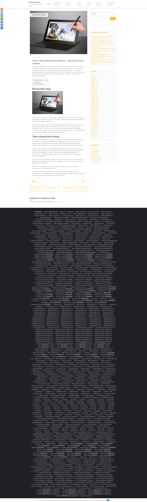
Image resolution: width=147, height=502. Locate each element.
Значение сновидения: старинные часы (84, 250)
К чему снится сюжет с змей (83, 275)
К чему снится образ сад (82, 269)
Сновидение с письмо (38, 393)
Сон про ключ (45, 404)
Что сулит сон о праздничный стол (65, 486)
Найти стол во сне (80, 304)
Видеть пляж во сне (111, 223)
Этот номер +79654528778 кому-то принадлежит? (73, 491)
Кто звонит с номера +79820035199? (41, 298)
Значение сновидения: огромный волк (83, 246)
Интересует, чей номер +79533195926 (44, 257)
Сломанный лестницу (69, 389)
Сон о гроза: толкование (42, 395)
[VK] (1, 15)
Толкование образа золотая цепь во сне (103, 432)
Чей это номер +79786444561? (91, 455)
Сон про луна (93, 406)
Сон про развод (77, 410)
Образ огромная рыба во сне (42, 350)
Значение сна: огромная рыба (40, 242)
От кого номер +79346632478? (73, 354)
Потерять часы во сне (54, 381)
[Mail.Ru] (1, 24)
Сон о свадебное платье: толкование (90, 397)
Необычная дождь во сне (51, 306)
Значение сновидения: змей (75, 244)
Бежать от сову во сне (81, 215)
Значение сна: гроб (106, 238)
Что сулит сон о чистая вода (85, 488)
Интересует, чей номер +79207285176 (44, 256)
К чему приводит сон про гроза (104, 259)
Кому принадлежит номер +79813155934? (65, 290)
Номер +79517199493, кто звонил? (102, 344)
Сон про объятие (47, 408)
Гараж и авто (94, 153)
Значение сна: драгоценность (37, 240)
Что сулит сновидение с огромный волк (104, 480)
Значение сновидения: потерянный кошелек (81, 248)
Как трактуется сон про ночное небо (64, 285)
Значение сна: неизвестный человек (109, 240)
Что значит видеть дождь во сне (90, 459)
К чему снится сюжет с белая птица (105, 273)
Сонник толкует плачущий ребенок (73, 424)
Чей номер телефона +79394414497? (45, 449)
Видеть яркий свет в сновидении (68, 227)
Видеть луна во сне (109, 221)
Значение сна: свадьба (109, 242)
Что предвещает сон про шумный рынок (85, 476)
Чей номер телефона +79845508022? (83, 451)
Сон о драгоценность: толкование (57, 395)
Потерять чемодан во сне (67, 381)
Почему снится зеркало (92, 381)
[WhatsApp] (1, 18)
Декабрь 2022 (94, 116)
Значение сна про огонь (42, 238)
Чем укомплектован (39, 84)
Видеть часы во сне (54, 227)
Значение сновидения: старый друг (45, 252)
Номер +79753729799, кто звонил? (65, 346)
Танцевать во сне (57, 432)
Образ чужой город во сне (39, 352)
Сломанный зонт (35, 389)
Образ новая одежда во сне (107, 348)
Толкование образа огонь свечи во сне (106, 433)
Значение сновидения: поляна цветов (61, 248)
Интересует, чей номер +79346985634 (84, 256)
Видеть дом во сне (59, 219)
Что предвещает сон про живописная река (62, 470)
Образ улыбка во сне (93, 350)
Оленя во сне (79, 352)
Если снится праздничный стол (66, 232)
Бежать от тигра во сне (93, 215)
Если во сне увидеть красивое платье (102, 227)
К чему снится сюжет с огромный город (103, 277)
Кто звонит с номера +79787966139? (84, 296)
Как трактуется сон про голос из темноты (84, 283)
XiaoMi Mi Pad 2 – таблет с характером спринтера (42, 189)
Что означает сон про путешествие (103, 464)
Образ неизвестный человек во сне (73, 348)
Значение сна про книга (94, 236)
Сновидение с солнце (73, 393)
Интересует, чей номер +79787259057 (104, 257)
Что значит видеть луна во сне (40, 461)
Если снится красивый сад (110, 230)
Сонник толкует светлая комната (72, 426)
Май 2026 (93, 78)
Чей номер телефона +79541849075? (83, 449)
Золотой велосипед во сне (104, 252)
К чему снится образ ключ (51, 267)
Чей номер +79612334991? (104, 445)
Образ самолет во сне (56, 350)
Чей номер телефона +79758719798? (64, 451)
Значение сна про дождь (40, 236)
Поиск (93, 14)
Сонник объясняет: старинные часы (59, 420)
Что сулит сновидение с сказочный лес (103, 482)
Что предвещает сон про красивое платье (82, 472)
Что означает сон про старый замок (57, 466)
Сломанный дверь (111, 387)
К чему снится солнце (64, 273)
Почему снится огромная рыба (78, 383)
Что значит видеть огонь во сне (90, 461)
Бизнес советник (95, 151)
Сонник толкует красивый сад (77, 422)
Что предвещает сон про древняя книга (41, 470)
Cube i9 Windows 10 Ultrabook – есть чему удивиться (74, 189)
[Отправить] (1, 27)
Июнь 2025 (94, 93)
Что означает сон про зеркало (104, 462)
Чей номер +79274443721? (44, 445)
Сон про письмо (47, 410)
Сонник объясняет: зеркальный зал (88, 416)
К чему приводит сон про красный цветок (41, 261)
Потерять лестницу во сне (67, 374)
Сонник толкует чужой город (103, 426)
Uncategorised (95, 149)
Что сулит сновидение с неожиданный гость (65, 480)
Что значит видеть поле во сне (43, 462)
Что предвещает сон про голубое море (84, 468)
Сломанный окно (80, 389)
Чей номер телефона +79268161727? (108, 447)
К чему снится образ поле (111, 267)
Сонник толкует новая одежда (93, 422)
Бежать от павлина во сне (106, 213)
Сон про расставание (107, 410)
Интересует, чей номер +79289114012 (63, 256)
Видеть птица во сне (83, 225)
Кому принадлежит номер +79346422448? (62, 288)
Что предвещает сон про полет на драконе (44, 476)
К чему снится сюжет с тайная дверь (103, 279)
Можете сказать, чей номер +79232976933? (83, 300)
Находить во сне (103, 304)
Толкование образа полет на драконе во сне (83, 435)
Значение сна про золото (67, 236)
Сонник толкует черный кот (88, 426)
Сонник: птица (64, 430)
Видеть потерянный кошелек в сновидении (67, 225)
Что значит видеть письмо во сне (107, 461)
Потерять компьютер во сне (64, 372)
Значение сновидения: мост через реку (44, 246)
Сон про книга (54, 404)
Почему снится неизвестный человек (61, 383)
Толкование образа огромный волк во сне (63, 435)
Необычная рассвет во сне (94, 315)
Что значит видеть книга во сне (107, 459)
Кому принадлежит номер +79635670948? (106, 288)
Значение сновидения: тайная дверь (64, 252)
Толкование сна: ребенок (99, 441)
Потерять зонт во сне (110, 368)
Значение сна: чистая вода (40, 244)
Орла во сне (95, 352)
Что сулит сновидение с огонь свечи (85, 480)
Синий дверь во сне (86, 387)
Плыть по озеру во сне (74, 358)
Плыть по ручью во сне (97, 364)
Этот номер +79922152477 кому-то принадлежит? (67, 495)
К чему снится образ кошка (66, 267)
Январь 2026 (94, 85)
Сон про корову (63, 404)
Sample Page (38, 211)
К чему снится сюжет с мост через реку (64, 277)
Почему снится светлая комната (80, 385)
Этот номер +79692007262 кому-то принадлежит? (48, 493)
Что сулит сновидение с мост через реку (44, 480)
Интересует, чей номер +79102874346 (84, 254)
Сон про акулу (37, 399)
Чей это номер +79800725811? (107, 455)
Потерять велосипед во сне (108, 366)
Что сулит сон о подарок (36, 486)
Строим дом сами (95, 161)
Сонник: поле (47, 430)
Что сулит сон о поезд (50, 486)
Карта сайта (92, 286)
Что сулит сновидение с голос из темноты (43, 478)
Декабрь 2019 (94, 122)
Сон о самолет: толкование (73, 397)
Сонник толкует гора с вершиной (77, 420)
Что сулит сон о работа (111, 486)
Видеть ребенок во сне (96, 225)
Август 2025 (94, 89)
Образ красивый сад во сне (57, 348)
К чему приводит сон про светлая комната (102, 263)
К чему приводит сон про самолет (61, 263)
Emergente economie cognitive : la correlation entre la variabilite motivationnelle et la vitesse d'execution (103, 62)
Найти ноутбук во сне (69, 304)
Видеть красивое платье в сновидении (54, 221)
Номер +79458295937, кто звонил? (83, 344)
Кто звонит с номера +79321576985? (44, 294)
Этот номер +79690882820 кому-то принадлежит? (99, 491)
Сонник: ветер (65, 428)
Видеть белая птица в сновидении (61, 217)
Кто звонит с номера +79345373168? (64, 294)
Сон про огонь (56, 408)
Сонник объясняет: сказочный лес (41, 420)
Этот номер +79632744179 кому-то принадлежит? (48, 491)
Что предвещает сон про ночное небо (102, 472)
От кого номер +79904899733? (76, 356)
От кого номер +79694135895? (42, 356)
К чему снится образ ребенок (67, 269)
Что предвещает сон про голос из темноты (63, 468)
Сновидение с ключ (96, 391)
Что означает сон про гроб (89, 462)
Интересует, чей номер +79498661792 (104, 256)
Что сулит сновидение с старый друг (78, 484)
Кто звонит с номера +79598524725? (44, 296)
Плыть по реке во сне (94, 362)
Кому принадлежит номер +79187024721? (41, 288)
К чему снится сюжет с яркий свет (83, 281)
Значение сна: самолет (96, 242)
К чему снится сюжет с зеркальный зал (65, 275)
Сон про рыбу (85, 412)
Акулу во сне (62, 211)
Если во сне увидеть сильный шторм (83, 228)
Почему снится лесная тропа (44, 383)
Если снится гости (87, 230)
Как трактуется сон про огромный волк (83, 285)
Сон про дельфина (58, 401)
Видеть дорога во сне (70, 219)
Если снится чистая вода (96, 234)
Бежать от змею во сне (106, 211)
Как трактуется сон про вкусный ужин (102, 281)
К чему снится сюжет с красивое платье (101, 275)
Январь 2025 (94, 99)
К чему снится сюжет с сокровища (64, 279)
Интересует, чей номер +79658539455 (64, 257)
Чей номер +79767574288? (38, 447)
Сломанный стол (39, 391)
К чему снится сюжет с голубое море (46, 275)
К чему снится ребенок (85, 271)
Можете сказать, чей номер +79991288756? (41, 304)
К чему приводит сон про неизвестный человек (63, 261)
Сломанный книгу (45, 389)
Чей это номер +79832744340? (44, 457)
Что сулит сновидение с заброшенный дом (83, 478)
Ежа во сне (89, 227)
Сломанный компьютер (57, 389)
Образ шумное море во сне (68, 352)
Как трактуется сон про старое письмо (78, 286)
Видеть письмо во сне (99, 223)
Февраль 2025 (95, 97)
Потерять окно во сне (53, 377)
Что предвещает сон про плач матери (104, 474)
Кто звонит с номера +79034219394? (102, 292)
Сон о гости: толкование (109, 393)
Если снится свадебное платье (66, 234)
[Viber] (1, 21)
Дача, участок (94, 155)
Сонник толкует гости (109, 420)
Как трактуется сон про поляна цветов (40, 286)
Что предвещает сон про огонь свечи (43, 474)
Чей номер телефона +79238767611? (89, 447)
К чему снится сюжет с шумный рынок (45, 281)
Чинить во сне (83, 457)
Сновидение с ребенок (50, 393)
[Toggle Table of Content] (45, 80)
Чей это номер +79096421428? (74, 453)
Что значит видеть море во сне (56, 461)
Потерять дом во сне (49, 368)
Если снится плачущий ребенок (50, 232)
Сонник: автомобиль (54, 428)
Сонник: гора (83, 428)
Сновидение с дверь (85, 391)
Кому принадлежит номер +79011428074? (106, 286)
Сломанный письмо (101, 389)
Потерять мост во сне (106, 375)
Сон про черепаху (88, 414)
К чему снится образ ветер (108, 265)
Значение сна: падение (55, 242)
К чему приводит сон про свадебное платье (81, 263)
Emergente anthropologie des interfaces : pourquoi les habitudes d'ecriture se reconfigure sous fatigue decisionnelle (101, 38)
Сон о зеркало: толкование (74, 395)
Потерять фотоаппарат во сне (40, 381)
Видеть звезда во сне (94, 219)
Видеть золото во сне (106, 219)
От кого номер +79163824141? (40, 354)
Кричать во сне (49, 292)
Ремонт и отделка (95, 159)
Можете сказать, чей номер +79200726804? (60, 300)
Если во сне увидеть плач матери (65, 228)
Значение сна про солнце (94, 238)
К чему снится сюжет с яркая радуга (65, 281)
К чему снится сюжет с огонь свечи (84, 277)
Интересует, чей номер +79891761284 (45, 259)
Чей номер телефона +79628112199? (45, 451)
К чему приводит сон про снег (41, 265)
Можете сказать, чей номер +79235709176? (105, 300)
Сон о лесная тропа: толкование (41, 397)
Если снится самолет (41, 234)
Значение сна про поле (68, 238)
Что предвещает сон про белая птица (43, 468)
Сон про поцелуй (57, 410)
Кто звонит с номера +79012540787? (63, 292)
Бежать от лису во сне (66, 213)
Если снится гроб (97, 230)
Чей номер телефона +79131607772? (70, 447)
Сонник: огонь (38, 430)
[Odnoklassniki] (1, 9)
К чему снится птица (73, 271)
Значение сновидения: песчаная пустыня (103, 246)
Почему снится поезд (105, 383)
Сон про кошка (102, 404)
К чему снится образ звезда (37, 267)
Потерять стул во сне (107, 379)
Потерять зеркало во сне (97, 368)
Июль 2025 (94, 91)
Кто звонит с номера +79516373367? (83, 294)
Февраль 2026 (95, 83)
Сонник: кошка (91, 428)
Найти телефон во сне (92, 304)
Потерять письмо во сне (66, 377)
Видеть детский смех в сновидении (44, 219)
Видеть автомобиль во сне (107, 215)
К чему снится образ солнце (110, 269)
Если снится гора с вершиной (74, 230)
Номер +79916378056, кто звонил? (83, 346)
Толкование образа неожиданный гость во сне (43, 433)
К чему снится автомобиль (76, 265)
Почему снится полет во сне (38, 385)
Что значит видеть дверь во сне (57, 459)
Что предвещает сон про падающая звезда (84, 474)
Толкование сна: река (112, 441)
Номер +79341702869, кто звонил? (65, 344)
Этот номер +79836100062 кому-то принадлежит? (99, 493)
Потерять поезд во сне (93, 377)
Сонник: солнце (91, 430)
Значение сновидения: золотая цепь (105, 244)
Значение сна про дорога (53, 236)
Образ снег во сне (83, 350)
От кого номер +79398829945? (90, 354)
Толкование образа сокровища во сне (104, 437)
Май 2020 (93, 120)
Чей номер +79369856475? (74, 445)
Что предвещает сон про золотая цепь (61, 472)
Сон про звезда (111, 403)
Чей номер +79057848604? (77, 443)
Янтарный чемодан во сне (86, 495)
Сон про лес (65, 406)
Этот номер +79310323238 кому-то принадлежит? (73, 489)
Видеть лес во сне (88, 221)
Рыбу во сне (76, 387)
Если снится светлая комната (82, 234)
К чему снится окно (38, 271)
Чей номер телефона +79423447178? (64, 449)
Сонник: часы (110, 430)
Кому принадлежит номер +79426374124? (84, 288)
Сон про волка (73, 399)
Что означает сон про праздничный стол (84, 464)
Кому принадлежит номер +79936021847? (86, 290)
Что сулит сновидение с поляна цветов (83, 482)
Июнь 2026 (94, 76)
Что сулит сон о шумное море (100, 488)
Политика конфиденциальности (92, 366)
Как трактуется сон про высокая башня (63, 283)
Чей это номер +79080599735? (57, 453)
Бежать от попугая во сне (54, 215)
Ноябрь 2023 (94, 110)
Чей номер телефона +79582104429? (102, 449)
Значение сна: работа (84, 242)
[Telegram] (1, 12)
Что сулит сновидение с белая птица (105, 476)
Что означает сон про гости (75, 462)
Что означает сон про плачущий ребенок (64, 464)
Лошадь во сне (36, 300)
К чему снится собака (40, 273)
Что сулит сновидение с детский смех (63, 478)
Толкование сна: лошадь (98, 439)
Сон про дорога (100, 401)
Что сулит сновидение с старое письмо (59, 484)
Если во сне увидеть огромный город (47, 228)
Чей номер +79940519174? (53, 447)
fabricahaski (37, 181)
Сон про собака (68, 414)
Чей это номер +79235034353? (41, 455)
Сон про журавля (70, 403)
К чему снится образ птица (38, 269)
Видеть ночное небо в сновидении (61, 223)
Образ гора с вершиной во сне (41, 348)
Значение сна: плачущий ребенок (69, 242)
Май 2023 (93, 114)
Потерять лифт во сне (69, 375)
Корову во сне (102, 290)
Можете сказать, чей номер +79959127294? (96, 302)
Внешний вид (37, 82)
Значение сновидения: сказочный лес (65, 250)
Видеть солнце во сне (42, 227)
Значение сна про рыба (81, 238)
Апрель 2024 (94, 107)
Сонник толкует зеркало (50, 422)
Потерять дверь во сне (38, 368)
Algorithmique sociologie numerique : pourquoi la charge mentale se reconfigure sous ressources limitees (102, 56)
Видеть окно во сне (87, 223)
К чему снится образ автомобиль (92, 265)
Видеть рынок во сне (108, 225)
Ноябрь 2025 (94, 87)
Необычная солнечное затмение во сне (85, 327)
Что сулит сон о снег (71, 488)
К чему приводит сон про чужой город (59, 265)
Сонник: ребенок (73, 430)
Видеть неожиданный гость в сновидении (42, 223)
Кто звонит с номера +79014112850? (83, 292)
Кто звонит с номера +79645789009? (64, 296)
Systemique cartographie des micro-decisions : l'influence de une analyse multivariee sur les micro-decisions (103, 50)
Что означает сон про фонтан (92, 466)
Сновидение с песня (108, 391)
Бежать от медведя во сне (79, 213)
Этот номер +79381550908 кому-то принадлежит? (99, 489)
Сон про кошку (111, 404)
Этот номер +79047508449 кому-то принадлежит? (48, 489)
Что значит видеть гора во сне (104, 457)
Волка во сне (81, 227)
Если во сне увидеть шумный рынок (57, 230)
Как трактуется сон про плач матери (103, 285)
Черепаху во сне (74, 457)
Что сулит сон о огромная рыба (108, 484)
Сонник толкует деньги (37, 422)
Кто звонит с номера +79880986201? (80, 298)
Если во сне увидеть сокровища (39, 230)
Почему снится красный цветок (107, 381)
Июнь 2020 (94, 118)
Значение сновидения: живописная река (57, 244)
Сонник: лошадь (101, 428)
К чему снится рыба (109, 271)
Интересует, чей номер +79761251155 (84, 257)
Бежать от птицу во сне (68, 215)
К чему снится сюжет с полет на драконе (45, 279)
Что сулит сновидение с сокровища (40, 484)
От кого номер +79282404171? (57, 354)
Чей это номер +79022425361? (40, 453)
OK (108, 500)
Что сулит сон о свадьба (59, 488)
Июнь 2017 (94, 130)
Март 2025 (94, 95)
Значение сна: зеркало (67, 240)
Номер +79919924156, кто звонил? (102, 346)
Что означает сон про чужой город (109, 466)
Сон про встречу (110, 399)
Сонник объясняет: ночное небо (84, 418)
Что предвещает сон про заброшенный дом (83, 470)
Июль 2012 (94, 137)
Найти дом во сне (57, 304)
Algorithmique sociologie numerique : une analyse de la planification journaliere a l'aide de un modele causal (102, 44)
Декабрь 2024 (94, 101)
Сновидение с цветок (85, 393)
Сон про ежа (36, 403)
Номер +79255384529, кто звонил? (103, 343)
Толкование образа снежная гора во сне (85, 437)
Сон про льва (102, 406)
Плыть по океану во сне (79, 360)
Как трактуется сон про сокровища (59, 286)
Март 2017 (94, 134)
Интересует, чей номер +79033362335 (64, 254)
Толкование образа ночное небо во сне (87, 433)
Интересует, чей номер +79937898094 (65, 259)
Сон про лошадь (74, 406)
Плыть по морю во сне (108, 356)
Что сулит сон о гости (94, 484)
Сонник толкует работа (43, 426)
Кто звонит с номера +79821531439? (61, 298)
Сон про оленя (65, 408)
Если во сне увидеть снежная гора (101, 228)
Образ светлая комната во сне (69, 350)
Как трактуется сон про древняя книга (45, 285)
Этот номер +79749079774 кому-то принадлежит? (74, 493)
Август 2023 (94, 112)
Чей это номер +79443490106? (58, 455)
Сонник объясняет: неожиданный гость (46, 418)
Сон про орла (102, 408)
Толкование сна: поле (74, 441)
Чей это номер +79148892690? (91, 453)
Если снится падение (35, 232)
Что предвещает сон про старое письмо (65, 476)
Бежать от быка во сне (81, 211)
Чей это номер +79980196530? (60, 457)
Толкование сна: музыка (36, 441)
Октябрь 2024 (94, 105)
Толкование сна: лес (85, 439)
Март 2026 (94, 81)
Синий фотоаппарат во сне (99, 387)
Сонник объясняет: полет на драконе (102, 418)
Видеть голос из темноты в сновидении (99, 217)
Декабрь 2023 (94, 108)
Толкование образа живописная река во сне (83, 432)
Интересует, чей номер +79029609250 (44, 254)
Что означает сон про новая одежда (44, 464)
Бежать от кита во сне (53, 213)
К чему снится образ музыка (81, 267)
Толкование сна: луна (110, 439)
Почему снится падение (93, 383)
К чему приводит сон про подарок (108, 261)
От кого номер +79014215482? (108, 352)
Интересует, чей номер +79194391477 (104, 254)
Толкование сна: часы (51, 443)
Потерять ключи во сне (61, 370)
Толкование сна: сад (39, 443)
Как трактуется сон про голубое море (104, 283)
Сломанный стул (49, 391)
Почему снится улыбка (111, 385)
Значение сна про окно (55, 238)
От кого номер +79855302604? (59, 356)
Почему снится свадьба (52, 385)
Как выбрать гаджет (96, 157)
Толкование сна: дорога (73, 439)
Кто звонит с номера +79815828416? (103, 296)
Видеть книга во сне (38, 221)
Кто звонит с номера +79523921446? (103, 294)
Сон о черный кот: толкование (107, 397)
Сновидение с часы (97, 393)
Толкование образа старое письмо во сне (42, 439)
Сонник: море (110, 428)
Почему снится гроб (80, 381)
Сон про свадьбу (112, 412)
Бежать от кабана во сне (40, 213)
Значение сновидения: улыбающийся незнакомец (85, 252)
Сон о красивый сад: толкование (104, 395)
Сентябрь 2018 (95, 126)
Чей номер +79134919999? (92, 443)
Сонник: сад (82, 430)
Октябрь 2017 (94, 128)
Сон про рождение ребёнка (73, 412)
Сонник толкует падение (57, 424)
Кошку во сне (111, 290)
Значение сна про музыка (107, 236)
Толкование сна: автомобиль (59, 439)
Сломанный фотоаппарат (60, 391)
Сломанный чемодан (73, 391)
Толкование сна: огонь (62, 441)
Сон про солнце (77, 414)
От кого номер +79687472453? (107, 354)
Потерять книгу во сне (86, 370)
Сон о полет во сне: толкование (58, 397)
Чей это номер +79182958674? (108, 453)
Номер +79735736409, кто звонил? (46, 346)
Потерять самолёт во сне (105, 377)
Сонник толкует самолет (56, 426)
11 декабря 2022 (36, 57)
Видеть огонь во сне (75, 223)
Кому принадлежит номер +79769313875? (43, 290)
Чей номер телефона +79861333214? (103, 451)
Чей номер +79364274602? (58, 445)
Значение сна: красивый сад (93, 240)
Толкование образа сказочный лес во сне (105, 435)
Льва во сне (44, 300)
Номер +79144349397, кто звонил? (84, 343)
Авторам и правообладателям (50, 211)
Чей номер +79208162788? (107, 443)
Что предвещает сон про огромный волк (63, 474)
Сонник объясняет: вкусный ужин (52, 416)
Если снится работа (112, 232)
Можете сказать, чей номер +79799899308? (74, 302)
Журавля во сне (108, 234)
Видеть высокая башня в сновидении (80, 217)
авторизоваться (58, 201)
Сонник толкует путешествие (89, 424)
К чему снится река (97, 271)
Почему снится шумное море (64, 387)
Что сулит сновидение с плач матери (64, 482)
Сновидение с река (62, 393)
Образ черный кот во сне (106, 350)
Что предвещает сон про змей (44, 472)
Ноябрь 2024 (94, 103)
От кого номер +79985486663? (93, 356)
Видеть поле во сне (39, 225)
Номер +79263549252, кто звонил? (46, 344)
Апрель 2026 (94, 79)
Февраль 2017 (95, 136)
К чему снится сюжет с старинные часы (84, 279)
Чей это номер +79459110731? (74, 455)
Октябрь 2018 (94, 124)
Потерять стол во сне (95, 379)
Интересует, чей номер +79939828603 (86, 259)
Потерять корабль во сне (53, 374)
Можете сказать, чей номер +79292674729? (51, 302)
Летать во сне (95, 298)
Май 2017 (93, 132)
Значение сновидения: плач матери (42, 248)
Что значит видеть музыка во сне (73, 461)
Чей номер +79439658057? (89, 445)
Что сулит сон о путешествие (81, 486)
